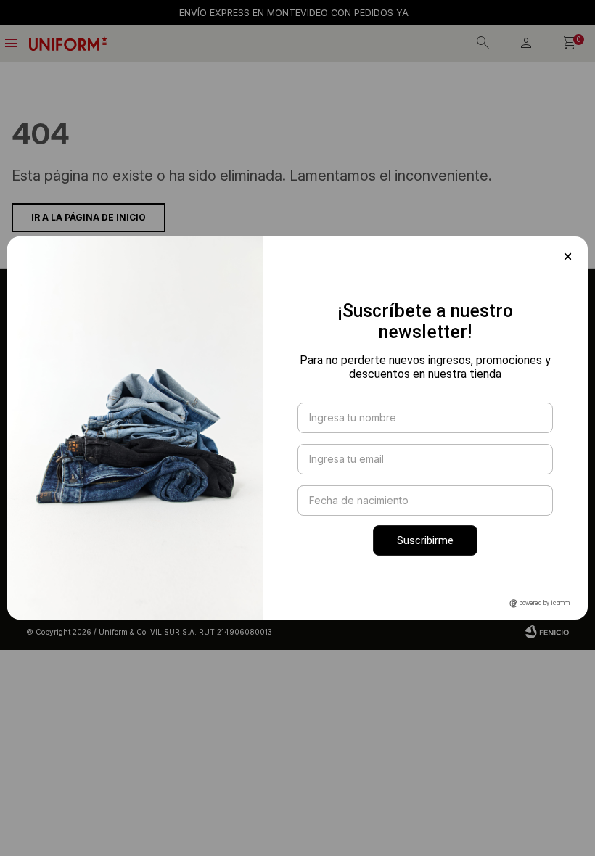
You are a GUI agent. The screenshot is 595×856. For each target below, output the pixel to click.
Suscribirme (425, 540)
